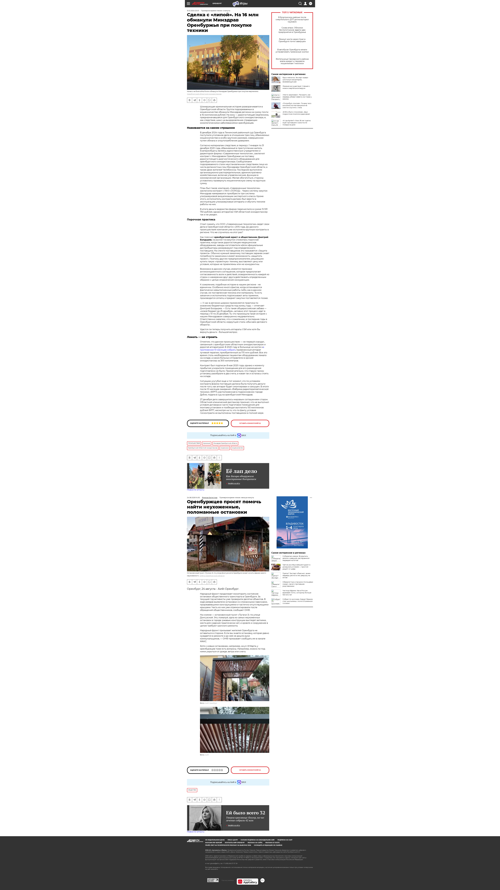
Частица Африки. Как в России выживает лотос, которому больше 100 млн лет (297, 593)
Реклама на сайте (255, 842)
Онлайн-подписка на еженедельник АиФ (257, 840)
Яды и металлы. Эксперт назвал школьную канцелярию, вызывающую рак (295, 80)
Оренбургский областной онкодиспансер (204, 94)
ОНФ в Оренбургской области (212, 576)
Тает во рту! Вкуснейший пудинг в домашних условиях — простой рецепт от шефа (296, 567)
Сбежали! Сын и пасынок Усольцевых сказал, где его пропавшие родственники (298, 584)
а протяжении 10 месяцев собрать (232, 348)
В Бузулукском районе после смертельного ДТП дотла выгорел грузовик (292, 19)
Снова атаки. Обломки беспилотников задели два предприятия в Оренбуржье (292, 30)
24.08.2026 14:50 (193, 498)
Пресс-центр (233, 840)
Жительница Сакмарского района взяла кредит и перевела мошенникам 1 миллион (292, 61)
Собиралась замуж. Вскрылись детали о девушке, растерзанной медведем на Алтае (296, 558)
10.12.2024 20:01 (193, 11)
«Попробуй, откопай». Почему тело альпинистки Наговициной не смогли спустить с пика (297, 105)
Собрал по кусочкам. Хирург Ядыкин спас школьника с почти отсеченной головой (298, 601)
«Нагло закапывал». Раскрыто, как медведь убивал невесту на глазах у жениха (297, 97)
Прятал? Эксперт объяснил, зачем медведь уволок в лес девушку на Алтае (296, 575)
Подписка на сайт (284, 840)
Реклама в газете (272, 842)
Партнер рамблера (227, 880)
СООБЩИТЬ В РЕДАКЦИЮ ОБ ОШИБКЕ (268, 845)
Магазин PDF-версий (213, 842)
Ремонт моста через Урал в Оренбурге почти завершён (292, 40)
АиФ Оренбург (211, 703)
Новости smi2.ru (195, 490)
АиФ (207, 755)
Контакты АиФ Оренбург (235, 842)
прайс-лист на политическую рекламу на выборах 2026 (228, 845)
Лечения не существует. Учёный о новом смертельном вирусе (296, 87)
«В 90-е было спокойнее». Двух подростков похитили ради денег (296, 113)
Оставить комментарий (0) (250, 423)
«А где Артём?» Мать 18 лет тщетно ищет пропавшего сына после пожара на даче (297, 123)
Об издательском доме (215, 840)
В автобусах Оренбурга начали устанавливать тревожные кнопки (292, 51)
